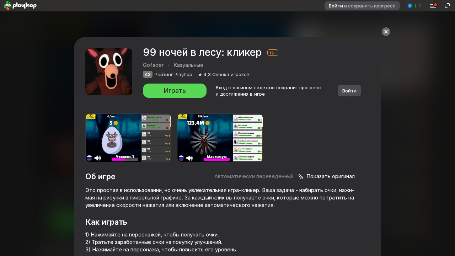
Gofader (153, 65)
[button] (414, 5)
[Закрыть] (386, 31)
